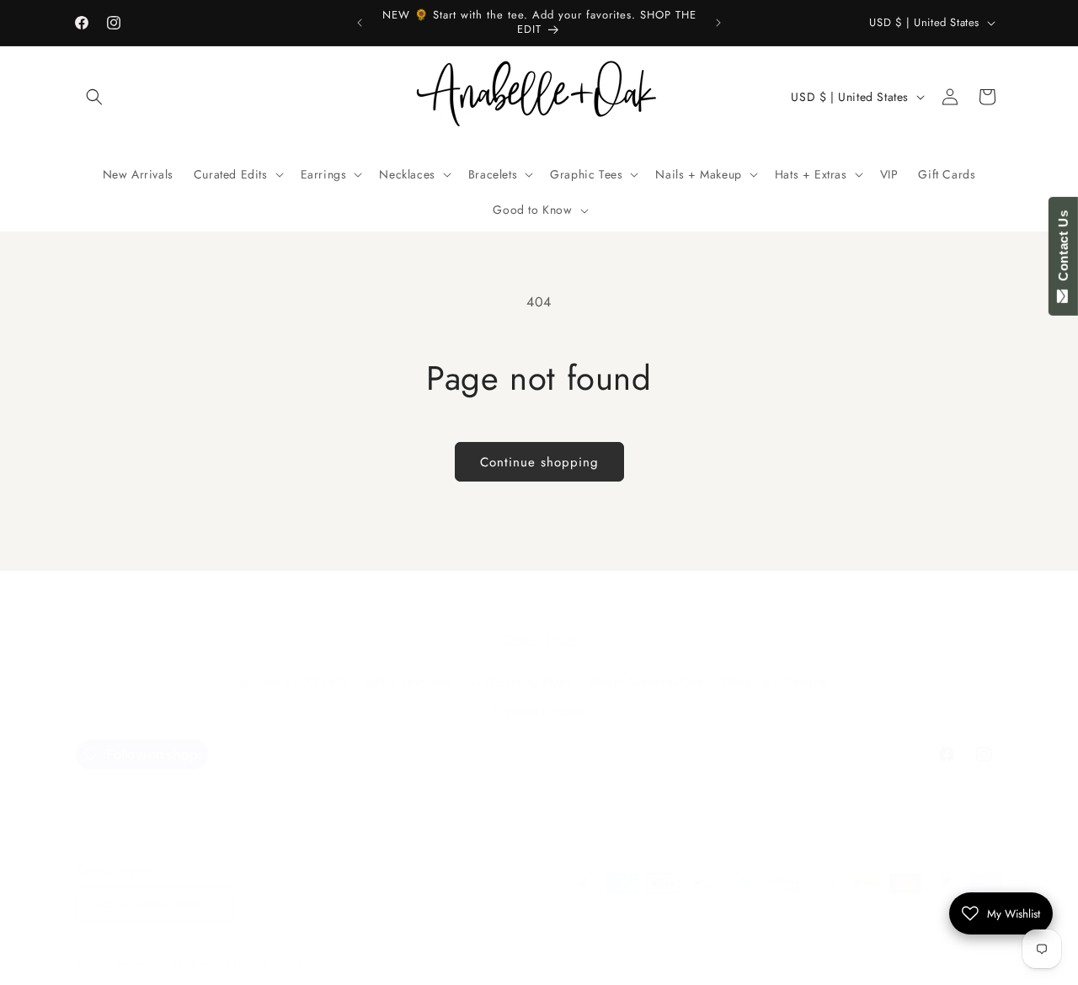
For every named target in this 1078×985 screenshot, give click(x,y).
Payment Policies (539, 712)
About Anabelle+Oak (646, 682)
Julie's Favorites (408, 682)
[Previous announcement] (359, 23)
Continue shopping (539, 462)
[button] (94, 96)
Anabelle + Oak (152, 963)
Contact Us (1063, 249)
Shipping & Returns (772, 682)
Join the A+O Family (294, 682)
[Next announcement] (718, 23)
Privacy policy (328, 963)
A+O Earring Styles (521, 682)
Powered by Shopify (235, 963)
